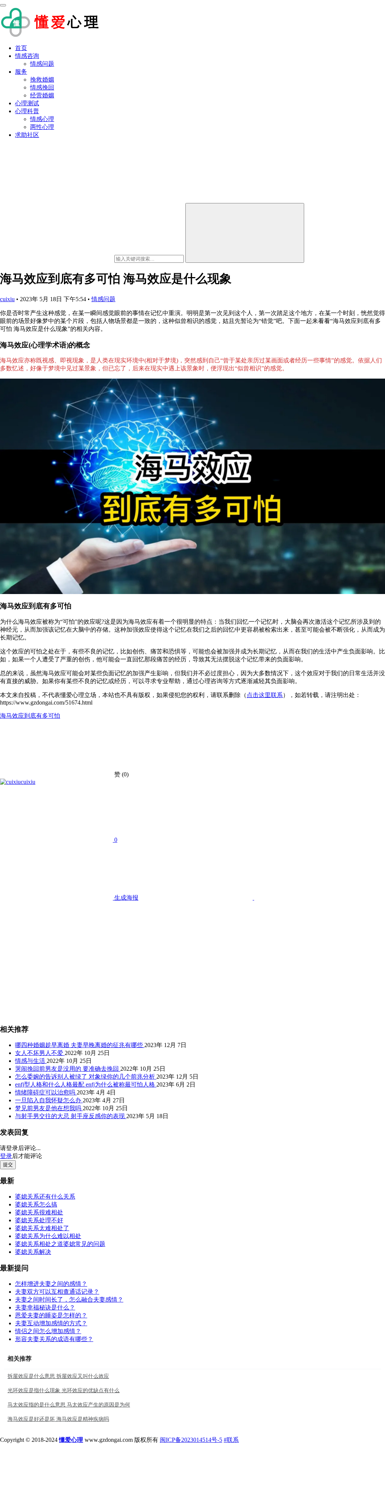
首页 (21, 48)
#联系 (231, 1440)
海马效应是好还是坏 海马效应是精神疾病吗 (58, 1419)
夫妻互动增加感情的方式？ (51, 1323)
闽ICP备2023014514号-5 (191, 1440)
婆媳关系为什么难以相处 (48, 1236)
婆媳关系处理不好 (39, 1220)
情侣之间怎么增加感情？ (48, 1331)
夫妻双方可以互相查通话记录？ (57, 1291)
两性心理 (42, 127)
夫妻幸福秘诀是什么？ (45, 1307)
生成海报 (125, 897)
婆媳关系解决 (33, 1252)
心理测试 (27, 103)
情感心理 (42, 119)
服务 (21, 71)
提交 (8, 1164)
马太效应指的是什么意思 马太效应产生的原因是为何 (69, 1405)
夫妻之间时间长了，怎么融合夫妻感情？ (69, 1299)
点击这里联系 (265, 695)
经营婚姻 (42, 95)
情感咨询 (27, 56)
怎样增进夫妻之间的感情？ (51, 1284)
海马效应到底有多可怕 (30, 715)
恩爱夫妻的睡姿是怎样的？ (51, 1315)
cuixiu (7, 299)
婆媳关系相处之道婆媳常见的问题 (60, 1244)
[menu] (3, 5)
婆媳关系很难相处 (39, 1212)
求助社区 (27, 135)
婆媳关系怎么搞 (36, 1204)
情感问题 (42, 64)
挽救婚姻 (42, 79)
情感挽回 (42, 87)
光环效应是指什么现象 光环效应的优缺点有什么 (64, 1390)
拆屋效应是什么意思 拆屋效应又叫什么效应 (58, 1376)
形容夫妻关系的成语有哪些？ (54, 1339)
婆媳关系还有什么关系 (45, 1196)
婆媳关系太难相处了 (42, 1228)
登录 (6, 1156)
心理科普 (27, 111)
